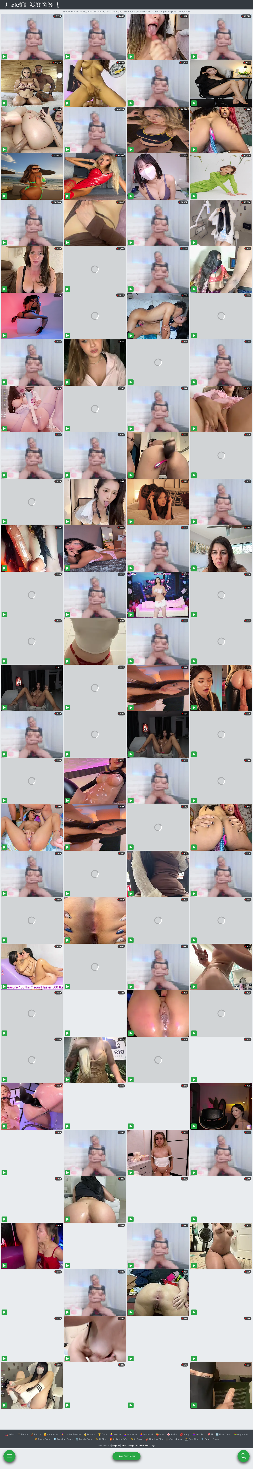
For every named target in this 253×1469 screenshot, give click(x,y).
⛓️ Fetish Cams (84, 1439)
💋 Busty (184, 1434)
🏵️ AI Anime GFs (118, 1439)
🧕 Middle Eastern (71, 1434)
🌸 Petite (172, 1434)
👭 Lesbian (198, 1434)
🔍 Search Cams (210, 1439)
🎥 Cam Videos (174, 1439)
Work (124, 1445)
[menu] (9, 1456)
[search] (244, 1456)
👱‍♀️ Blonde (115, 1434)
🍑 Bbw (160, 1434)
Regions (116, 1445)
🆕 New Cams (223, 1434)
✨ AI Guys (136, 1439)
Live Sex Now (127, 1456)
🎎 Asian (9, 1434)
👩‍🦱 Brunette (130, 1434)
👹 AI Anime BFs (154, 1439)
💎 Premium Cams (63, 1439)
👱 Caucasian (51, 1434)
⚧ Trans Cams (42, 1439)
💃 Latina (36, 1434)
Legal (153, 1445)
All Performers (142, 1445)
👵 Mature (89, 1434)
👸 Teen (102, 1434)
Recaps (131, 1445)
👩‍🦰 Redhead (146, 1434)
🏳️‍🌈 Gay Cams (241, 1434)
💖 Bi (210, 1434)
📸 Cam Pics (191, 1439)
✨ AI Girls (100, 1439)
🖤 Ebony (23, 1434)
